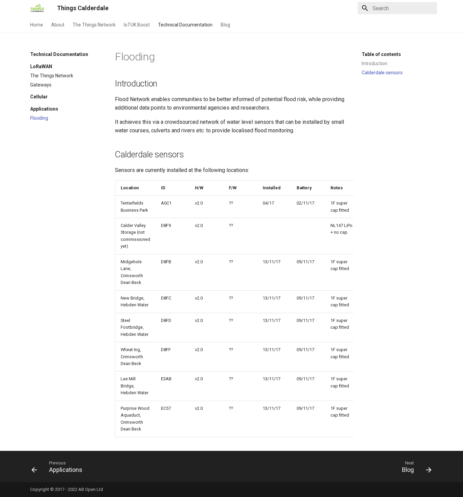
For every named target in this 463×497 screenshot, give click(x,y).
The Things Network (94, 24)
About (57, 24)
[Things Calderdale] (38, 8)
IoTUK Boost (137, 24)
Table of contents (381, 54)
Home (36, 24)
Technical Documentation (185, 24)
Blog (225, 24)
